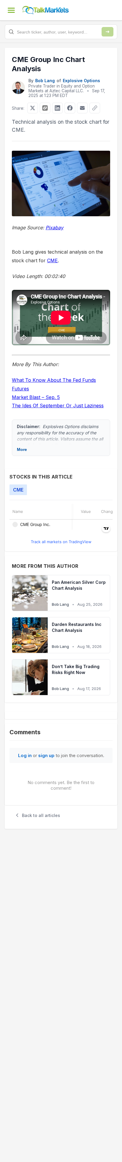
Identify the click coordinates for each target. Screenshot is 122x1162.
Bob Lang (45, 80)
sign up (46, 755)
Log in (25, 755)
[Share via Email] (82, 108)
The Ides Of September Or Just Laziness (58, 405)
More (22, 449)
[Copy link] (94, 108)
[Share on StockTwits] (45, 108)
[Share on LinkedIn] (57, 108)
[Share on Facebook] (70, 108)
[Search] (107, 31)
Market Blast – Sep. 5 (36, 397)
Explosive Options (81, 80)
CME (52, 260)
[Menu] (11, 10)
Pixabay (54, 228)
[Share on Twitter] (32, 108)
